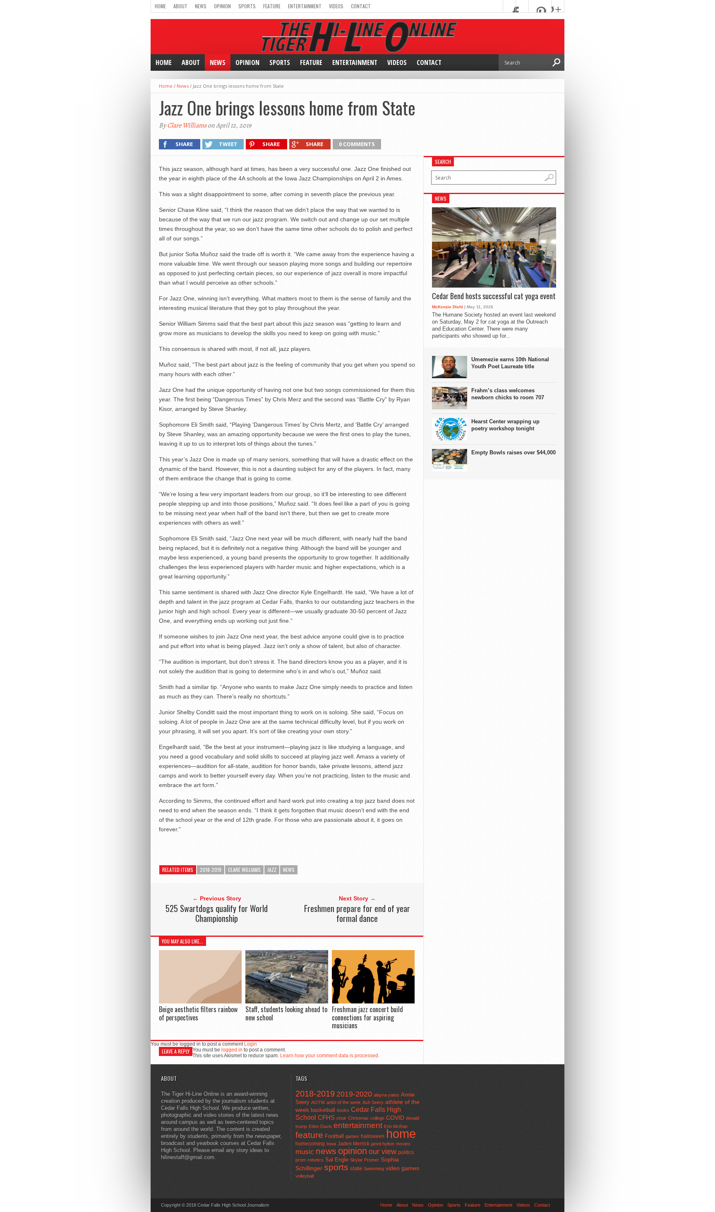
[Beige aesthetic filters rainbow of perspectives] (200, 1001)
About (180, 6)
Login (250, 1044)
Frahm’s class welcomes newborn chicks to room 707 (507, 394)
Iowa (331, 1143)
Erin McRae (396, 1126)
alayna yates (386, 1094)
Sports (247, 6)
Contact (361, 6)
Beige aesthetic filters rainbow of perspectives (198, 1013)
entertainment (358, 1125)
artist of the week (343, 1102)
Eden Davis (320, 1126)
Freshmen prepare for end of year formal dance (357, 913)
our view (382, 1151)
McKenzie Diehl (447, 307)
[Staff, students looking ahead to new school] (286, 1001)
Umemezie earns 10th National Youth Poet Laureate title (510, 363)
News (200, 6)
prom (300, 1159)
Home (160, 6)
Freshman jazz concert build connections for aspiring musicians (367, 1017)
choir (341, 1118)
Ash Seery (373, 1102)
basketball (323, 1110)
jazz (271, 869)
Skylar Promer (364, 1159)
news (289, 869)
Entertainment (305, 6)
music (304, 1152)
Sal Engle (336, 1160)
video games (402, 1168)
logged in (231, 1050)
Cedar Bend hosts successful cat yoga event (494, 296)
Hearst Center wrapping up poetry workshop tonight (505, 425)
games (352, 1136)
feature (309, 1135)
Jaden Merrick (353, 1144)
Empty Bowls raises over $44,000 (513, 452)
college (377, 1118)
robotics (315, 1159)
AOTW (318, 1102)
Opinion (222, 6)
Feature (272, 6)
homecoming (310, 1144)
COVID (395, 1117)
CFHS (326, 1117)
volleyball (304, 1176)
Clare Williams (186, 125)
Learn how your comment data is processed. (329, 1055)
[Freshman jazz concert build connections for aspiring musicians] (373, 1001)
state (356, 1168)
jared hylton (382, 1143)
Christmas (358, 1118)
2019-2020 (354, 1094)
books (343, 1110)
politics (406, 1152)
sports (336, 1167)
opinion (352, 1151)
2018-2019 (210, 869)
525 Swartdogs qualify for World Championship (217, 913)
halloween (372, 1136)
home (401, 1133)
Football (334, 1136)
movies (403, 1143)
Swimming (374, 1168)
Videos (336, 6)
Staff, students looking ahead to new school (286, 1013)
